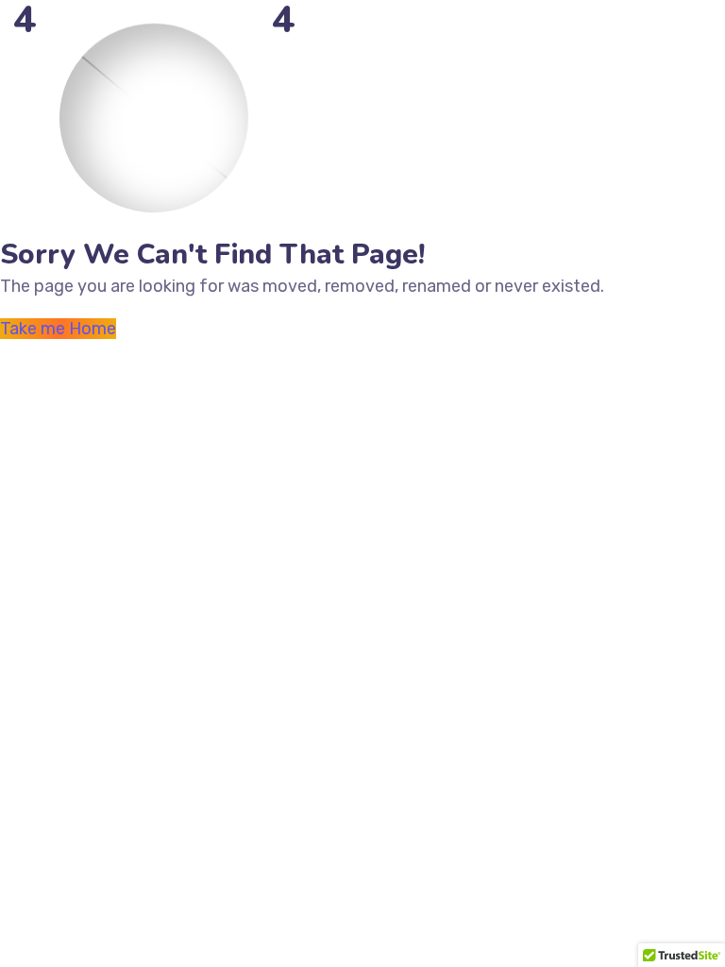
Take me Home (58, 328)
